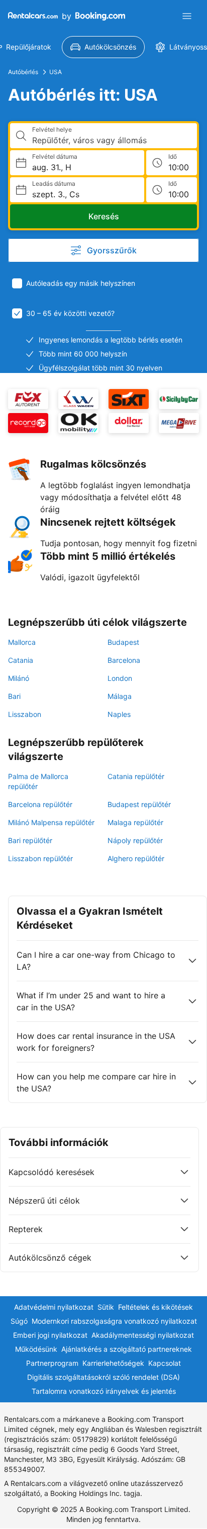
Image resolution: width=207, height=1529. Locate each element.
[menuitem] (103, 47)
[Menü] (187, 16)
